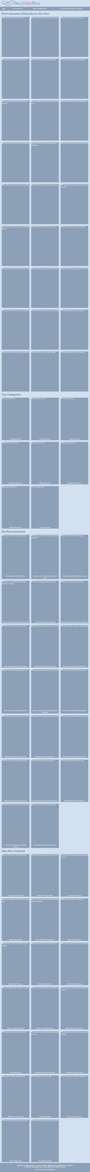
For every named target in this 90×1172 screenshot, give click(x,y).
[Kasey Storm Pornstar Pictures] (15, 780)
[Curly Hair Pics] (15, 418)
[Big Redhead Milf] (15, 918)
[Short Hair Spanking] (74, 963)
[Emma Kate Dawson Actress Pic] (74, 735)
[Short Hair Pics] (45, 418)
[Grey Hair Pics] (74, 418)
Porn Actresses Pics (40, 8)
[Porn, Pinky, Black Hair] (45, 1007)
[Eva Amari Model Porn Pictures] (45, 824)
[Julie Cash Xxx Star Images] (45, 601)
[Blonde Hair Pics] (15, 506)
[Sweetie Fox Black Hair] (74, 1051)
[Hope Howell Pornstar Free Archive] (74, 601)
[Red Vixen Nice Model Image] (45, 645)
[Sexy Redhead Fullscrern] (45, 918)
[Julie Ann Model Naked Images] (15, 645)
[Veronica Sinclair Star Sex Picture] (15, 601)
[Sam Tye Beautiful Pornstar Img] (74, 555)
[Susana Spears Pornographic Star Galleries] (45, 689)
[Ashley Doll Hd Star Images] (74, 780)
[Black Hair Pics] (45, 462)
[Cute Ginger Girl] (15, 1140)
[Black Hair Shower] (74, 918)
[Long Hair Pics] (45, 506)
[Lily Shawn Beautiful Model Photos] (45, 780)
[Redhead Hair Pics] (15, 462)
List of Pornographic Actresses (71, 8)
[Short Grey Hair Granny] (74, 1007)
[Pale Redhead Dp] (45, 1140)
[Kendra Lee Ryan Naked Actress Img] (45, 555)
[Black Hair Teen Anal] (15, 1095)
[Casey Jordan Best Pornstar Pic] (74, 645)
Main (3, 8)
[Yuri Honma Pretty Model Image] (74, 689)
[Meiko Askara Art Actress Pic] (15, 735)
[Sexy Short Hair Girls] (15, 874)
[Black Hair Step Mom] (45, 874)
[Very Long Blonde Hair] (15, 1007)
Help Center (38, 1169)
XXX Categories (17, 8)
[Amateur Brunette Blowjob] (45, 1051)
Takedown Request (49, 1169)
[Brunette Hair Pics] (74, 462)
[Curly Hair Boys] (15, 1051)
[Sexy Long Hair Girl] (74, 1095)
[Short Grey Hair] (45, 1095)
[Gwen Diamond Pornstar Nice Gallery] (15, 824)
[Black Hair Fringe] (15, 963)
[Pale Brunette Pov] (45, 963)
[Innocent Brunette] (74, 874)
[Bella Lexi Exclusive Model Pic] (15, 689)
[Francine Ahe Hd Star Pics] (15, 555)
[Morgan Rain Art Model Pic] (45, 735)
